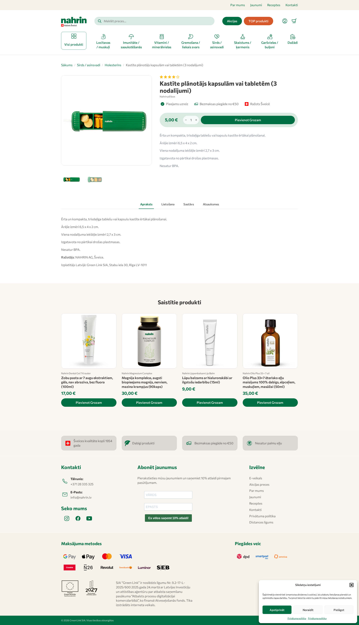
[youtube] (89, 518)
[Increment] (196, 120)
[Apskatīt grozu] (294, 21)
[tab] (146, 204)
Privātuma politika (297, 618)
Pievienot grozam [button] (89, 403)
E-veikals (255, 478)
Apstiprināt (277, 610)
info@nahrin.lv (81, 497)
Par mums (237, 5)
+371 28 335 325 (81, 484)
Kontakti (292, 5)
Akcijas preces (259, 484)
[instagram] (66, 518)
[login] (285, 21)
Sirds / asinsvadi (88, 65)
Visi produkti (73, 44)
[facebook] (78, 518)
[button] (351, 585)
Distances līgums (261, 522)
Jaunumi (256, 5)
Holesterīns (113, 65)
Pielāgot (339, 610)
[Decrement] (186, 120)
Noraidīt (308, 610)
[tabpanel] (179, 242)
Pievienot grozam (248, 120)
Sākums (67, 65)
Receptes (273, 5)
